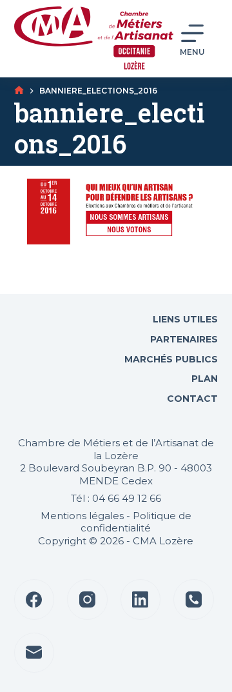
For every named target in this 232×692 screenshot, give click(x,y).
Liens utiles (184, 319)
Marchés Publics (171, 359)
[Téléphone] (193, 599)
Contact (191, 398)
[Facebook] (34, 599)
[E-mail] (34, 653)
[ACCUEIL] (19, 90)
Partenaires (184, 339)
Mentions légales (82, 515)
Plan (203, 378)
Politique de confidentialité (136, 522)
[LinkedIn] (141, 599)
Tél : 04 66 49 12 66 (116, 498)
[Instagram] (87, 599)
